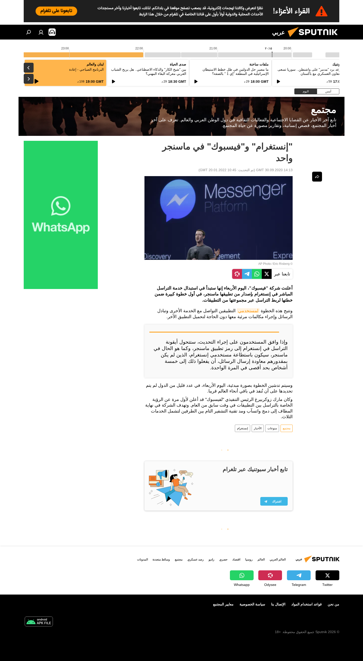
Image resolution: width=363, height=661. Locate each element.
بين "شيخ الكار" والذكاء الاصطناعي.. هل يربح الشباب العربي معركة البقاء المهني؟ (148, 71)
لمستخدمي (248, 310)
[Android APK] (39, 622)
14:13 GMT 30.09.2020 (274, 170)
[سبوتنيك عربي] (314, 38)
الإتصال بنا (278, 604)
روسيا (249, 559)
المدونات (142, 559)
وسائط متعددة (161, 559)
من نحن (333, 604)
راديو (211, 559)
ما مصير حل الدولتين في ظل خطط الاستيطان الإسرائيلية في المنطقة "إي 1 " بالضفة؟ (235, 71)
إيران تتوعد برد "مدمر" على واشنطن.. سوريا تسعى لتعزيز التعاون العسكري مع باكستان (314, 71)
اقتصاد (236, 559)
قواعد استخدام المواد (306, 604)
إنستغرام (242, 428)
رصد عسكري (195, 559)
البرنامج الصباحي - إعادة (86, 69)
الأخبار (258, 428)
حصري (223, 559)
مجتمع (286, 428)
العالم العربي (278, 559)
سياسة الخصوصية (252, 604)
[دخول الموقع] (41, 32)
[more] (317, 177)
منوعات (272, 428)
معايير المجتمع (223, 604)
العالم (261, 559)
